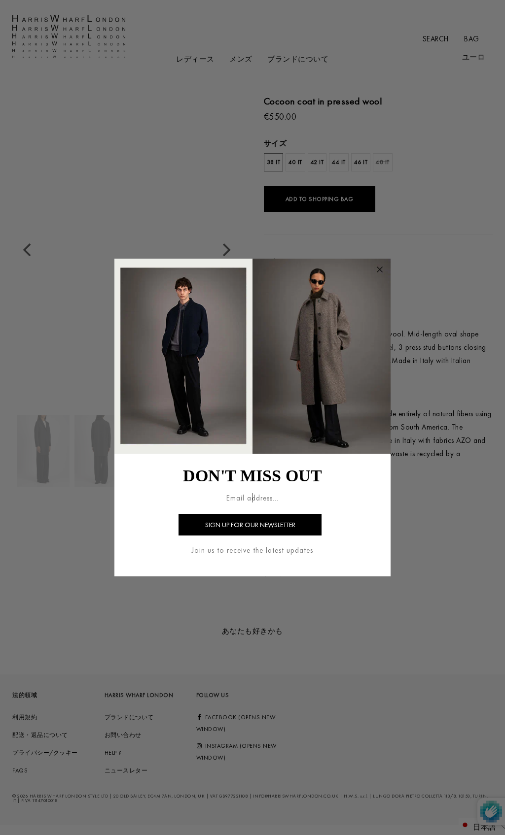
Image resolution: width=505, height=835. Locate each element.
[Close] (380, 269)
